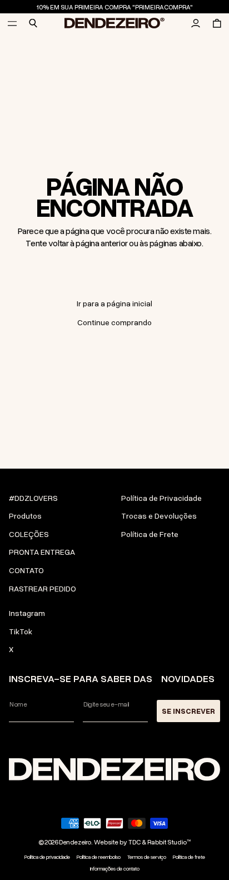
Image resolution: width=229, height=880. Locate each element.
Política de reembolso (99, 857)
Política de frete (189, 857)
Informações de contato (115, 869)
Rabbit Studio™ (169, 842)
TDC (134, 842)
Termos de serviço (146, 857)
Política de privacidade (47, 857)
